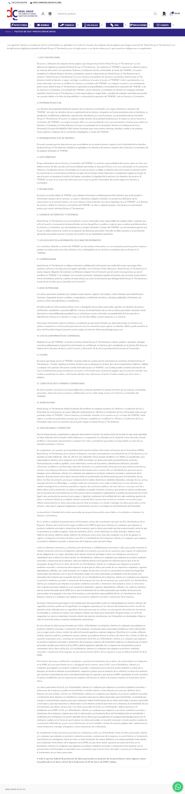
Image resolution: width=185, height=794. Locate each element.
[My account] (43, 14)
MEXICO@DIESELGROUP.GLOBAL (47, 3)
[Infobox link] (50, 14)
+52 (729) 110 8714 (19, 3)
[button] (21, 25)
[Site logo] (22, 14)
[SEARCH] (155, 13)
